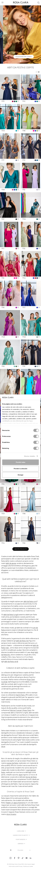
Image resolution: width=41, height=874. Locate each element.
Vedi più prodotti (20, 549)
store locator (11, 814)
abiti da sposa (11, 563)
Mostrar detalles (29, 456)
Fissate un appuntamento (15, 803)
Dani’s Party (20, 695)
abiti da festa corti (30, 601)
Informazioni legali (29, 864)
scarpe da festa (12, 763)
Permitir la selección (20, 468)
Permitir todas (20, 462)
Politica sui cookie (28, 866)
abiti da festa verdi (11, 662)
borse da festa (31, 777)
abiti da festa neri (22, 641)
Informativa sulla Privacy (16, 866)
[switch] (36, 436)
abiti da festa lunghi (11, 615)
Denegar (20, 475)
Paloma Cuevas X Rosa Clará (20, 710)
